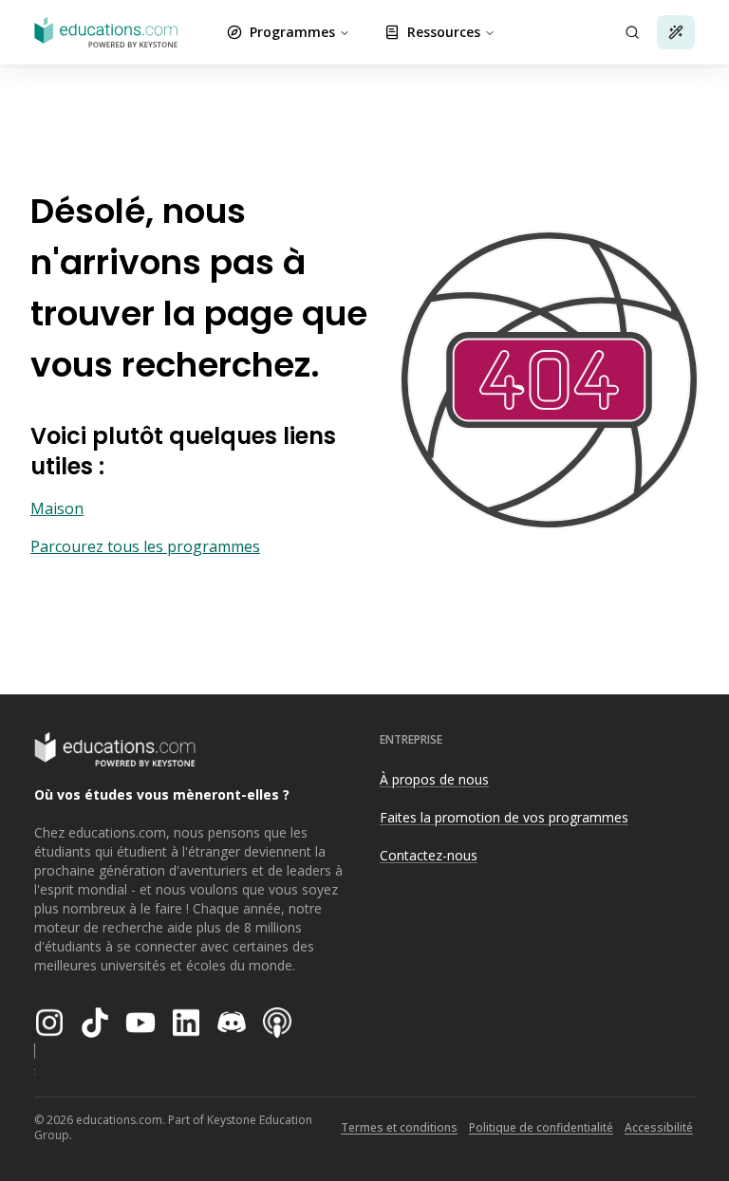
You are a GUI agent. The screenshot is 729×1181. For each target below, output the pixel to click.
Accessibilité (659, 1127)
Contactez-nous (428, 855)
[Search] (632, 32)
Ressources (443, 32)
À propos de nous (434, 779)
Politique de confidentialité (541, 1127)
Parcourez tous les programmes (145, 546)
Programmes (292, 32)
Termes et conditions (399, 1127)
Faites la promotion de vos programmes (504, 817)
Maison (57, 508)
